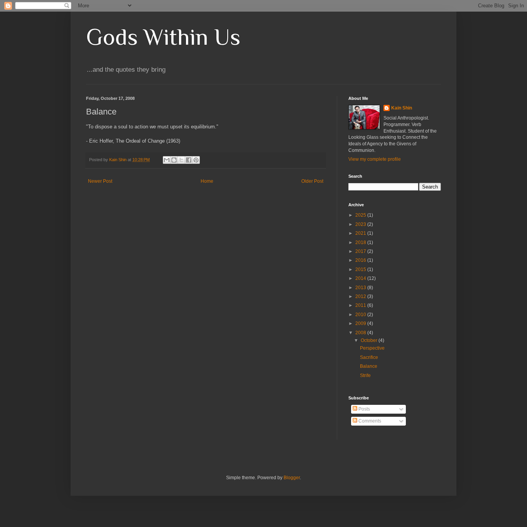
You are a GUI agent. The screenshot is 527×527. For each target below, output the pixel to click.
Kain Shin (401, 108)
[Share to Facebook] (189, 160)
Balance (368, 366)
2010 (361, 314)
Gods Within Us (163, 37)
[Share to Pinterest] (196, 160)
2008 (361, 332)
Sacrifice (369, 357)
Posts (363, 409)
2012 (361, 296)
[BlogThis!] (174, 160)
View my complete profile (374, 159)
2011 (361, 305)
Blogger (292, 477)
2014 (361, 278)
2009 (361, 323)
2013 (361, 287)
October (369, 340)
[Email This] (167, 160)
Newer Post (100, 181)
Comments (369, 421)
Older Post (312, 181)
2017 (361, 251)
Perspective (372, 348)
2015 (361, 269)
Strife (365, 375)
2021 (361, 233)
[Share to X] (181, 160)
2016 (361, 260)
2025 (361, 215)
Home (207, 181)
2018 (361, 242)
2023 (361, 224)
